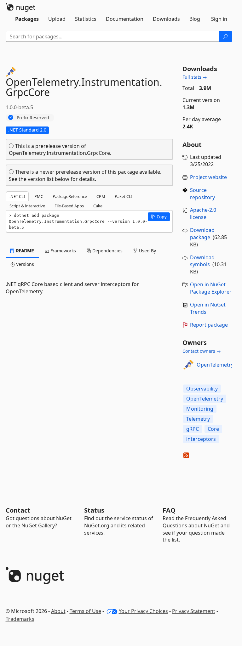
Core (213, 428)
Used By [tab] (147, 251)
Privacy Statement (193, 611)
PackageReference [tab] (70, 196)
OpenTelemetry (215, 364)
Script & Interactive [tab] (27, 206)
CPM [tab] (100, 196)
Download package (202, 234)
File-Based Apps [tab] (69, 206)
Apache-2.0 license (203, 213)
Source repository (202, 194)
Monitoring (199, 408)
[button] (159, 216)
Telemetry (198, 418)
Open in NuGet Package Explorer (211, 288)
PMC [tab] (38, 196)
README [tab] (24, 251)
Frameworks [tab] (62, 251)
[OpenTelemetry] (188, 364)
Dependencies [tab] (107, 251)
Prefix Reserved (33, 118)
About (58, 611)
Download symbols (202, 261)
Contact (18, 510)
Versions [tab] (24, 264)
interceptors (201, 438)
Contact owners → (201, 351)
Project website (208, 177)
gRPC (192, 428)
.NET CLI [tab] (17, 196)
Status (94, 510)
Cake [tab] (97, 206)
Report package (209, 324)
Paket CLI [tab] (123, 196)
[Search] (225, 36)
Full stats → (194, 77)
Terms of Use (85, 611)
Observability (202, 388)
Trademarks (20, 618)
